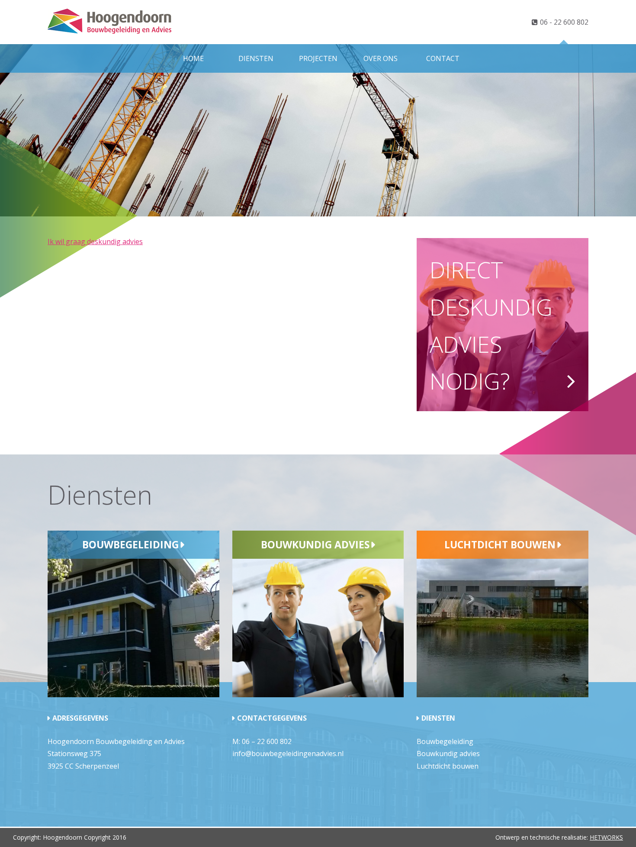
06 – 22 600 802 (267, 741)
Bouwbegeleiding (130, 544)
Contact (442, 58)
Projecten (318, 58)
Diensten (255, 58)
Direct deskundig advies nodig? (491, 325)
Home (193, 58)
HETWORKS (606, 837)
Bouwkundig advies (315, 544)
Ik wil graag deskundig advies (95, 241)
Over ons (380, 58)
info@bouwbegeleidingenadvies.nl (288, 753)
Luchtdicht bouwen (500, 544)
